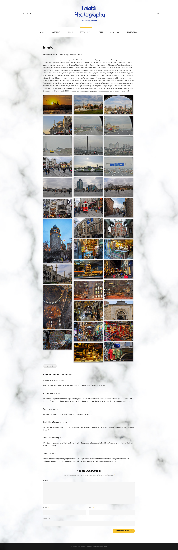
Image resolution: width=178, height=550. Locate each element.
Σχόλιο (46, 480)
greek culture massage (51, 422)
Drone (70, 32)
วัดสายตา (46, 453)
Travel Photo (85, 32)
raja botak (47, 409)
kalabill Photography (86, 546)
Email (91, 508)
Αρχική (42, 32)
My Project (56, 32)
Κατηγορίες (114, 32)
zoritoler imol (48, 393)
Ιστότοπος (46, 519)
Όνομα (46, 508)
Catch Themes (103, 546)
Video (101, 32)
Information (132, 32)
